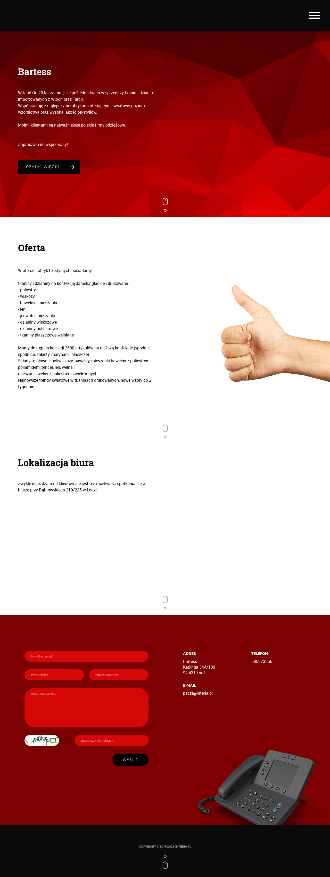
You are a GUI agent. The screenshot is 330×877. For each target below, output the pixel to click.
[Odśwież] (67, 740)
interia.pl (183, 846)
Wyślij (130, 759)
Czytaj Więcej (43, 167)
